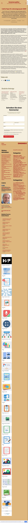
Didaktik (16, 185)
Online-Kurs (16, 168)
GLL (22, 187)
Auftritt (22, 157)
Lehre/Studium (17, 165)
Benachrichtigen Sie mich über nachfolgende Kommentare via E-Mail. (13, 132)
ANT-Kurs (23, 156)
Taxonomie (3, 144)
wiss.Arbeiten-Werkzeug (18, 198)
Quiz (23, 172)
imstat (24, 162)
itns (15, 163)
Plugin (21, 169)
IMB (21, 162)
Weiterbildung (16, 176)
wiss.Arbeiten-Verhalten (17, 197)
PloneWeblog (21, 193)
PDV (14, 193)
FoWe (20, 187)
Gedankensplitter (14, 2)
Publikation (17, 172)
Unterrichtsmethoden (16, 196)
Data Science (19, 158)
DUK (22, 158)
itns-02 (18, 189)
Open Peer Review (5, 247)
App (14, 157)
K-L (23, 189)
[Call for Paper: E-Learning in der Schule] (23, 96)
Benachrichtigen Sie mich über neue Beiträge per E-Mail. (11, 134)
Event (15, 159)
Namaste (23, 166)
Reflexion (18, 173)
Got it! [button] (25, 521)
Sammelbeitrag (16, 174)
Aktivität (18, 182)
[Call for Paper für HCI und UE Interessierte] (5, 96)
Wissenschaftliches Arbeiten (18, 199)
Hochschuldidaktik (20, 188)
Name (4, 122)
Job (21, 189)
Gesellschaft (16, 162)
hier (25, 51)
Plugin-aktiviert (16, 170)
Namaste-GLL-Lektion (17, 167)
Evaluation (21, 186)
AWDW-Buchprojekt (16, 183)
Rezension (23, 173)
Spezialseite (21, 194)
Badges (14, 158)
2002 (14, 182)
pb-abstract (17, 191)
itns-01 (14, 189)
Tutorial (21, 175)
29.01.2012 (14, 20)
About (2, 143)
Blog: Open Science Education (6, 154)
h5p (14, 188)
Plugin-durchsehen (23, 170)
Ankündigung (16, 156)
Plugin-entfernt (16, 171)
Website (4, 126)
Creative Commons (6, 188)
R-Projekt (14, 173)
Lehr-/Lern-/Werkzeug (20, 164)
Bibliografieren (22, 183)
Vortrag (21, 196)
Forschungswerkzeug (17, 161)
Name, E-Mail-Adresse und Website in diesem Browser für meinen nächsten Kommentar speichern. (13, 130)
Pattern (19, 190)
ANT (21, 182)
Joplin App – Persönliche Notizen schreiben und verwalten (6, 233)
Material (15, 166)
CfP (23, 20)
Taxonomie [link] (18, 71)
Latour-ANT (19, 163)
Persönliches (16, 169)
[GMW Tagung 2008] (14, 96)
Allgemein (19, 20)
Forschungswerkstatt (16, 187)
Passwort (22, 168)
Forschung (17, 160)
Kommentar (5, 115)
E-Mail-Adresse (16, 122)
